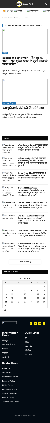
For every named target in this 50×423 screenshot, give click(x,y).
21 (31, 298)
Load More (24, 262)
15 (38, 294)
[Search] (46, 4)
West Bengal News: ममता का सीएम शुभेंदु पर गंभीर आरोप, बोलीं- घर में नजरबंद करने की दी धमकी (33, 147)
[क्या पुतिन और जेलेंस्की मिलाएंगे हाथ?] (25, 92)
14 (31, 294)
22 (38, 298)
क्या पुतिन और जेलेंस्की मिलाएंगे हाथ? (23, 108)
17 (6, 298)
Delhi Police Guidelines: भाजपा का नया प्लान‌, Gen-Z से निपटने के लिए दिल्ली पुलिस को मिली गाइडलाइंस (32, 233)
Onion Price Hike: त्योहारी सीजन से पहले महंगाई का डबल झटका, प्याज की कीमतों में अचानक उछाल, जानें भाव (32, 176)
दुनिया (5, 53)
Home (4, 18)
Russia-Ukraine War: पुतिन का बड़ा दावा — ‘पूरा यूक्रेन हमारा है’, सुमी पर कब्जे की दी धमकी (25, 61)
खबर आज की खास (9, 103)
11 (12, 294)
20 (25, 298)
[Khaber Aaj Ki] (25, 4)
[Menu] (4, 4)
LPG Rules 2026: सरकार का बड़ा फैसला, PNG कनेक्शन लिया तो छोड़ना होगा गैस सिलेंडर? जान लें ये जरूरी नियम (31, 219)
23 (44, 298)
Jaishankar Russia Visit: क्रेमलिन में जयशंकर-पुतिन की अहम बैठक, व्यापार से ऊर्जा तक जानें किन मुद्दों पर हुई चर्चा (32, 162)
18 (12, 298)
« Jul (4, 310)
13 (25, 294)
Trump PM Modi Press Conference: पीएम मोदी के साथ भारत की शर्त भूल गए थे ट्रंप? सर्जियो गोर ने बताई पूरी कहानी (32, 191)
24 (6, 302)
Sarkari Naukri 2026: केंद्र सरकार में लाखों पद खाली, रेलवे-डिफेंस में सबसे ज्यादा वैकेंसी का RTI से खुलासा (32, 205)
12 (19, 294)
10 (6, 294)
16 (44, 294)
